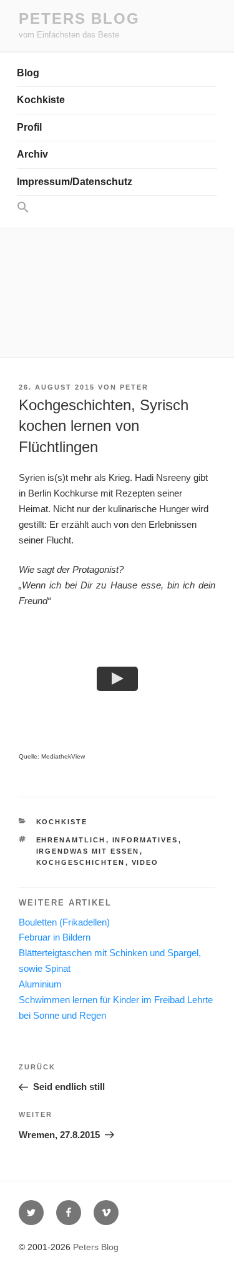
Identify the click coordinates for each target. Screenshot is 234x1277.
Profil (29, 127)
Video (145, 862)
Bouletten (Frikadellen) (64, 922)
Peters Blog (79, 18)
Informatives (145, 840)
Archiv (32, 154)
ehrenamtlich (71, 840)
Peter (134, 387)
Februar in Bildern (54, 937)
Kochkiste (41, 99)
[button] (117, 208)
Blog (28, 73)
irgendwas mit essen (88, 851)
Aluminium (40, 984)
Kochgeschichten (80, 862)
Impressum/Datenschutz (74, 181)
